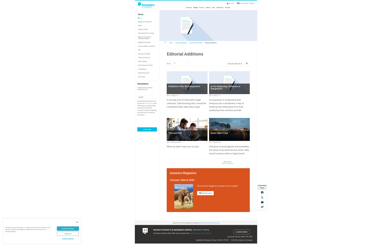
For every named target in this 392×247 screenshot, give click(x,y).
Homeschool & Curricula (146, 33)
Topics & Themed (144, 57)
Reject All (68, 233)
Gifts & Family (142, 61)
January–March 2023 (195, 43)
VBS (139, 50)
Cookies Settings (68, 238)
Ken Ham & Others (144, 54)
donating (203, 223)
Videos (208, 7)
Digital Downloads (144, 42)
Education (219, 7)
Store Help (141, 77)
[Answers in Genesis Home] (146, 5)
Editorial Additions (211, 43)
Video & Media (143, 29)
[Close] (77, 222)
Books (140, 25)
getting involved (213, 223)
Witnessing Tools (143, 73)
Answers (189, 7)
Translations (142, 69)
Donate (227, 7)
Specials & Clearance (145, 22)
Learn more (241, 232)
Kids (213, 7)
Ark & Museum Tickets (145, 65)
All (174, 63)
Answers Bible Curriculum (146, 46)
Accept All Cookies (68, 228)
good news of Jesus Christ (200, 233)
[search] (246, 63)
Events (201, 7)
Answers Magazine (181, 43)
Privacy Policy (149, 103)
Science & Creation (227, 163)
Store (195, 7)
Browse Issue (206, 193)
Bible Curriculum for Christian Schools (144, 37)
